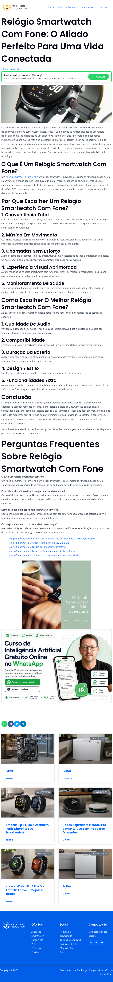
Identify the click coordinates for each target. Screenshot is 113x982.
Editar (10, 771)
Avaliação (36, 931)
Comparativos (88, 7)
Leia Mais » (10, 778)
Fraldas (35, 952)
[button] (4, 724)
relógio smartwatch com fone (20, 176)
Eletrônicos (37, 939)
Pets (33, 944)
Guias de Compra (67, 7)
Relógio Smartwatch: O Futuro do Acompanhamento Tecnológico (42, 551)
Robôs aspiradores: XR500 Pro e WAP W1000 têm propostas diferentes (84, 828)
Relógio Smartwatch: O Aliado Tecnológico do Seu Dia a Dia (38, 542)
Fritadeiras (37, 948)
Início (51, 7)
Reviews (104, 7)
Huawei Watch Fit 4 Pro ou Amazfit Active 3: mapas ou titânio (25, 890)
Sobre (63, 952)
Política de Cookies (69, 944)
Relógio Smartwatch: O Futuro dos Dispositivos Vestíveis (37, 546)
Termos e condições (70, 939)
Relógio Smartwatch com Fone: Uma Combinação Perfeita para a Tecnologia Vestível (51, 538)
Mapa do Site (66, 948)
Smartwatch (13, 69)
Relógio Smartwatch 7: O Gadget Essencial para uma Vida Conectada (43, 555)
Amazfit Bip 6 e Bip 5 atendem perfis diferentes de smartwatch (27, 828)
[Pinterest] (96, 942)
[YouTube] (102, 942)
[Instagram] (91, 942)
